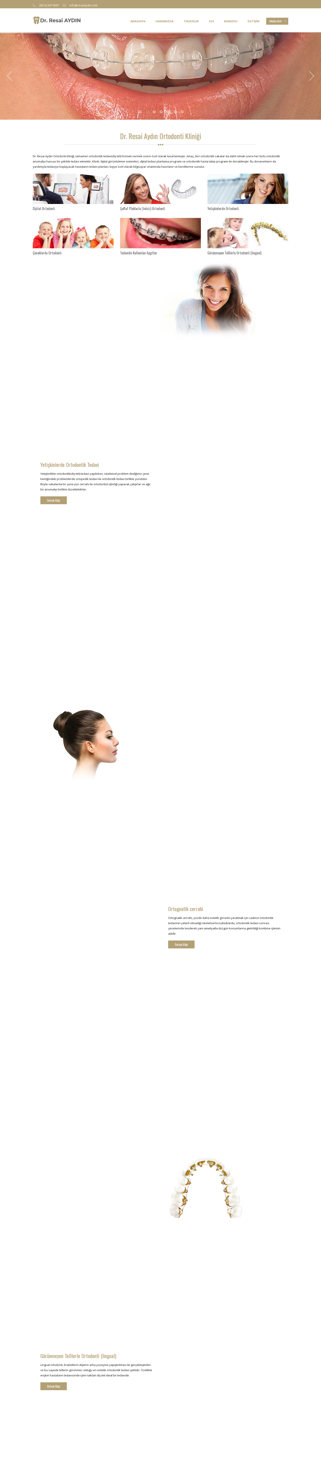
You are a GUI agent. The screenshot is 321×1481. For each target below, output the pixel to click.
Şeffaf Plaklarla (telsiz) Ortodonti (142, 208)
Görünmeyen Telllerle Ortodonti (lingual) (234, 252)
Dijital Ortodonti (44, 208)
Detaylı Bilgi (53, 500)
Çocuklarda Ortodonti (47, 252)
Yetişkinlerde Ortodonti (223, 208)
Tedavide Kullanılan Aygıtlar (138, 252)
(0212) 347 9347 (49, 5)
